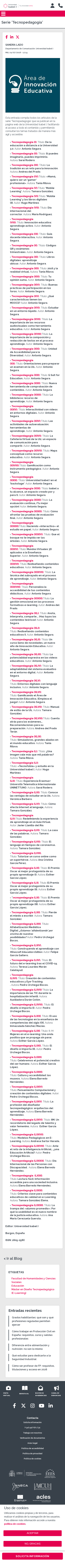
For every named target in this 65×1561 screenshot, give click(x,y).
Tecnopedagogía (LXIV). (26, 945)
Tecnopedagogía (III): (25, 165)
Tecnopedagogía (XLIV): (26, 665)
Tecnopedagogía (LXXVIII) (27, 1146)
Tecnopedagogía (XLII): (26, 639)
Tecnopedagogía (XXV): (26, 421)
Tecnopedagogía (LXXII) (26, 1057)
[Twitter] (18, 37)
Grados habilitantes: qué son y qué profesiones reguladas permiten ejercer (33, 1321)
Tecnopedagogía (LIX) (25, 868)
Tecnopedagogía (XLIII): (26, 654)
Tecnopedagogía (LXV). (26, 960)
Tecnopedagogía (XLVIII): (27, 718)
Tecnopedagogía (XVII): (26, 319)
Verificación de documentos (32, 1438)
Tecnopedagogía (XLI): (25, 628)
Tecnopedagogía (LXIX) (26, 1016)
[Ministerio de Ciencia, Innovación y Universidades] (24, 1473)
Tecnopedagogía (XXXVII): (28, 572)
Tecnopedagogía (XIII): (26, 276)
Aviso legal (32, 1443)
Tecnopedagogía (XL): (25, 613)
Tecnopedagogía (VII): (25, 207)
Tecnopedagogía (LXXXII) (27, 1205)
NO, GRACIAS (33, 1543)
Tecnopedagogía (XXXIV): (27, 534)
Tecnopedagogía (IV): (25, 176)
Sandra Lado (14, 44)
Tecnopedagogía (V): (24, 188)
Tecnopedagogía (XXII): (26, 383)
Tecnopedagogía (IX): (25, 234)
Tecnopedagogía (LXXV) (26, 1101)
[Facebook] (7, 37)
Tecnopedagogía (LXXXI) (26, 1190)
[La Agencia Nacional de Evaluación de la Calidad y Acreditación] (20, 1486)
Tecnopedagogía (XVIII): (26, 334)
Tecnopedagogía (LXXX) (26, 1175)
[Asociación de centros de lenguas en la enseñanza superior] (42, 1498)
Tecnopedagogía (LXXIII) (26, 1072)
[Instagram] (32, 1406)
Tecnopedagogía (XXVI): (26, 435)
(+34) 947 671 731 (32, 1428)
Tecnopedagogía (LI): (25, 762)
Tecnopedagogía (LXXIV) (26, 1086)
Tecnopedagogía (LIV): (26, 803)
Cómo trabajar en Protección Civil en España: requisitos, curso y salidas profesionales (33, 1335)
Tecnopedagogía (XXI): (25, 375)
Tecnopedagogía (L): (24, 751)
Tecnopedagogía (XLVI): (26, 692)
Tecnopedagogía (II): (24, 153)
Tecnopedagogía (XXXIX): (27, 598)
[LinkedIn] (12, 37)
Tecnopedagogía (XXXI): (26, 499)
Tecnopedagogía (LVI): (26, 830)
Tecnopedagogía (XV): (25, 296)
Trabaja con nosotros (32, 1433)
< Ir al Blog (13, 1258)
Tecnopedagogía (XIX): (26, 348)
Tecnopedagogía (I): (24, 142)
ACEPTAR (32, 1533)
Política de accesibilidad (32, 1448)
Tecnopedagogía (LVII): (26, 841)
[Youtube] (41, 1406)
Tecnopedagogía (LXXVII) (27, 1134)
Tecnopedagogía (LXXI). (26, 1045)
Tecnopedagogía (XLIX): (26, 736)
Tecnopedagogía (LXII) (25, 912)
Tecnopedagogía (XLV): (26, 680)
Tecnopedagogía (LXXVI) (26, 1119)
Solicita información (32, 1422)
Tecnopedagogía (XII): (25, 268)
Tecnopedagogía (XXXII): (27, 511)
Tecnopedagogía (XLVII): (27, 706)
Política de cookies (32, 1459)
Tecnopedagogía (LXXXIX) (27, 1160)
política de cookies (15, 1524)
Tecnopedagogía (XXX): (26, 488)
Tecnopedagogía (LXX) (25, 1030)
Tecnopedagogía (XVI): (26, 307)
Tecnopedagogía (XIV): (25, 284)
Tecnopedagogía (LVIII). (26, 853)
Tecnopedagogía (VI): (25, 196)
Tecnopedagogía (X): (24, 245)
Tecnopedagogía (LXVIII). (27, 1004)
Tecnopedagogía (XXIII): (26, 394)
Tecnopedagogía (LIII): (26, 792)
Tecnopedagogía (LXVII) (26, 989)
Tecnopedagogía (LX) (25, 882)
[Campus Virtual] (52, 5)
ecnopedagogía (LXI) (26, 897)
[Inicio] (23, 5)
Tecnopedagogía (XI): (25, 257)
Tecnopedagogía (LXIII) (26, 923)
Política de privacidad (32, 1454)
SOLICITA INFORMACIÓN (32, 1556)
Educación (17, 1285)
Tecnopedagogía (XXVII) (26, 450)
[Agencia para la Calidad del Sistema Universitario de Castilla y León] (42, 1486)
